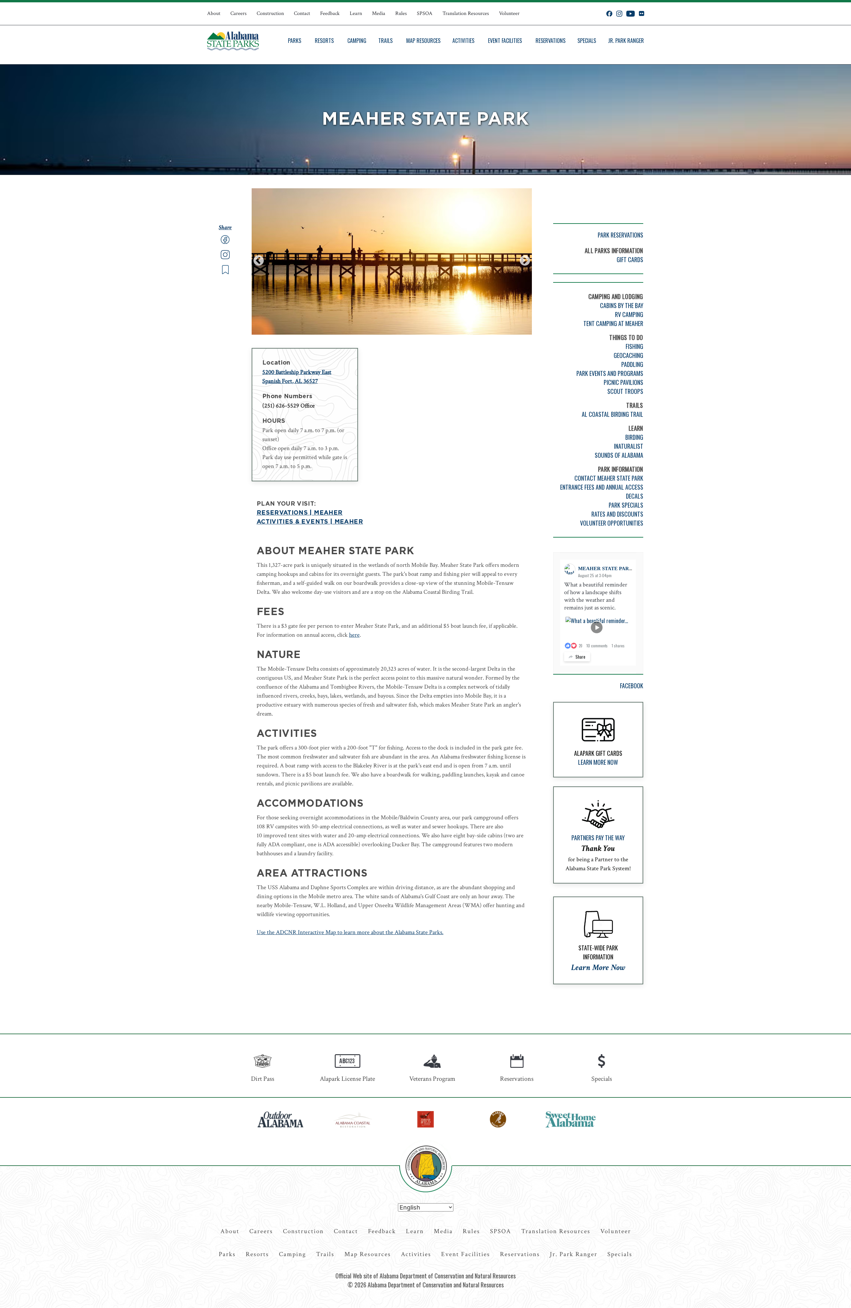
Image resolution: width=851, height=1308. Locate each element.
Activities (463, 41)
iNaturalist (628, 446)
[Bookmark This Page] (225, 272)
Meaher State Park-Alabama (619, 568)
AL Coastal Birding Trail (612, 414)
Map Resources (423, 41)
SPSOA (424, 13)
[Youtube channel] (630, 14)
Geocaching (628, 355)
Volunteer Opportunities (611, 523)
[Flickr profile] (641, 14)
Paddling (632, 364)
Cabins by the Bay (621, 305)
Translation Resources (465, 13)
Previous (259, 261)
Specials (586, 41)
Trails (385, 41)
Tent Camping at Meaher (613, 323)
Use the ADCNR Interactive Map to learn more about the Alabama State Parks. (350, 932)
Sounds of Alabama (619, 455)
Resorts (324, 41)
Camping (356, 41)
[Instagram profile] (619, 14)
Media (378, 13)
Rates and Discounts (617, 514)
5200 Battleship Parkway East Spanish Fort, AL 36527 (296, 376)
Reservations (550, 41)
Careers (238, 13)
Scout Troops (625, 391)
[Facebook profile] (609, 14)
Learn (356, 13)
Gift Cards (630, 259)
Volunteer (509, 13)
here (354, 635)
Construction (270, 13)
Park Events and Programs (609, 373)
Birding (634, 437)
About (213, 13)
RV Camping (629, 314)
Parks (294, 41)
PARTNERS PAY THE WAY (598, 837)
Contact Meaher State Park (608, 478)
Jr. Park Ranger (626, 41)
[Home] (233, 41)
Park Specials (626, 505)
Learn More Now (598, 762)
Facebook (631, 685)
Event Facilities (505, 41)
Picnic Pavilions (623, 382)
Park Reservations (620, 235)
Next (525, 261)
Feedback (330, 13)
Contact (302, 13)
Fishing (634, 346)
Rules (401, 13)
